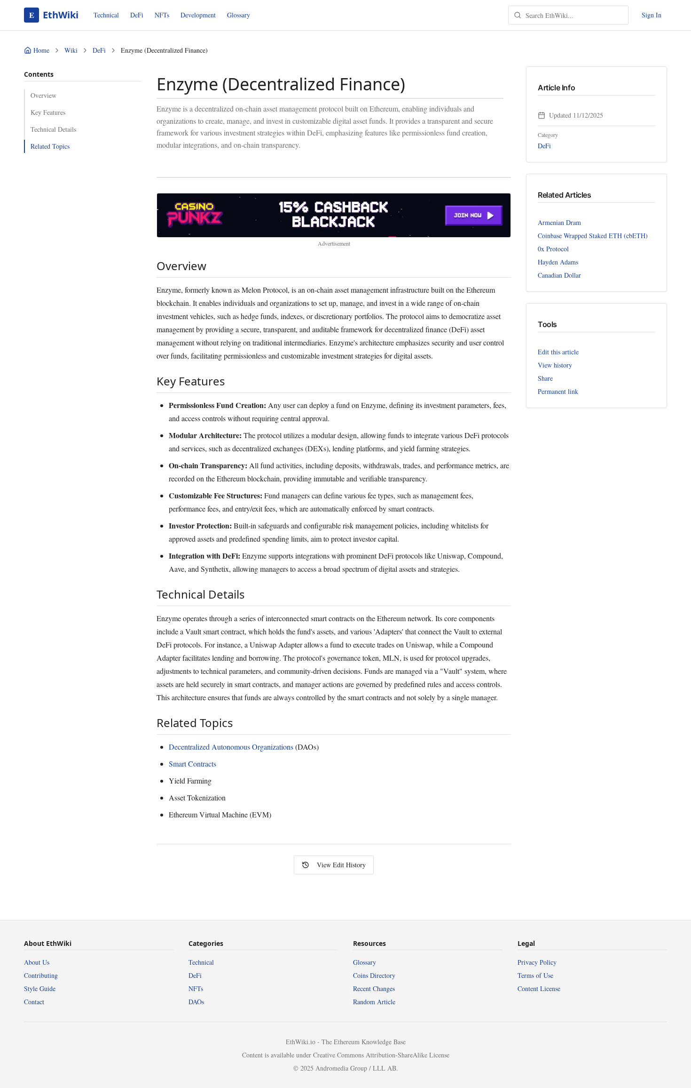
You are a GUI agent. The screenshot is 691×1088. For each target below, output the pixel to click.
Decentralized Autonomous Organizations (231, 747)
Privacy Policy (537, 962)
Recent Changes (374, 988)
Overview (43, 95)
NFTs (162, 14)
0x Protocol (553, 248)
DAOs (196, 1001)
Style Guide (39, 988)
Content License (539, 988)
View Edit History (341, 864)
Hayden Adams (558, 261)
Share (545, 378)
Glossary (238, 14)
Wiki (71, 50)
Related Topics (50, 146)
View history (555, 364)
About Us (36, 962)
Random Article (374, 1001)
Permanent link (558, 391)
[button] (334, 215)
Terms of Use (535, 975)
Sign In (651, 14)
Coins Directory (374, 975)
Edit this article (558, 351)
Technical (106, 14)
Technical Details (53, 129)
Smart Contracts (192, 763)
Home (41, 50)
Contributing (41, 975)
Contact (34, 1001)
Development (198, 14)
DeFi (136, 14)
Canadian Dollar (559, 275)
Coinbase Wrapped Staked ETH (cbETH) (593, 235)
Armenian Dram (559, 222)
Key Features (48, 112)
